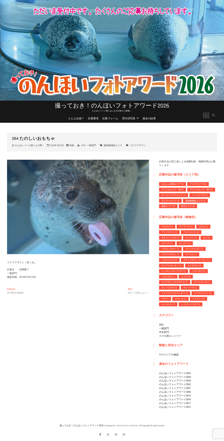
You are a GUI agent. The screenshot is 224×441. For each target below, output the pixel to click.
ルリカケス (168, 304)
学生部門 (164, 332)
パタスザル (168, 276)
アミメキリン (169, 232)
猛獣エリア (168, 206)
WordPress (134, 425)
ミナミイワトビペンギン (175, 293)
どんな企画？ (76, 118)
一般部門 (91, 145)
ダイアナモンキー (171, 265)
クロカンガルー (170, 249)
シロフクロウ (169, 260)
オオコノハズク (170, 237)
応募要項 (93, 118)
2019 (83, 145)
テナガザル (194, 265)
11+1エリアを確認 (169, 354)
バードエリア (199, 195)
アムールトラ (191, 232)
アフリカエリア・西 (201, 189)
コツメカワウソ (194, 249)
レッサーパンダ (190, 304)
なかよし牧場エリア (172, 184)
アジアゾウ (186, 226)
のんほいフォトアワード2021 (175, 388)
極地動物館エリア (113, 145)
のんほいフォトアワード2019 (175, 395)
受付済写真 (128, 118)
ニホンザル (198, 271)
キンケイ (184, 243)
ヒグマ (185, 276)
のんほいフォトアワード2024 (175, 377)
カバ (206, 237)
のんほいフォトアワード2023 (175, 380)
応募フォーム (110, 118)
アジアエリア (198, 184)
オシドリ (191, 237)
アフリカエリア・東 (172, 189)
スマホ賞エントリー (170, 335)
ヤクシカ (180, 298)
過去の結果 (149, 118)
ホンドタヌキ (169, 287)
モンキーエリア (170, 200)
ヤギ (165, 298)
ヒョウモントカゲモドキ (175, 282)
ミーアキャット (203, 293)
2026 (161, 324)
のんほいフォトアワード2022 (175, 384)
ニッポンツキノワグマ (174, 271)
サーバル (191, 254)
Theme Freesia (122, 425)
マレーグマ (190, 287)
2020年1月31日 (56, 145)
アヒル (203, 226)
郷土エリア (188, 206)
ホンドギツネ (202, 282)
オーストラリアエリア (174, 195)
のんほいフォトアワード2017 (175, 403)
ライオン (198, 298)
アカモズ (167, 226)
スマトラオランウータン (196, 260)
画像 (71, 145)
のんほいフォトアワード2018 (175, 399)
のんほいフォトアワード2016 (175, 406)
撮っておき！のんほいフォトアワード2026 (112, 105)
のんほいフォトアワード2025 (175, 373)
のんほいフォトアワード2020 (175, 391)
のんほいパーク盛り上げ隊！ (29, 145)
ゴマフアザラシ (138, 145)
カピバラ (167, 243)
